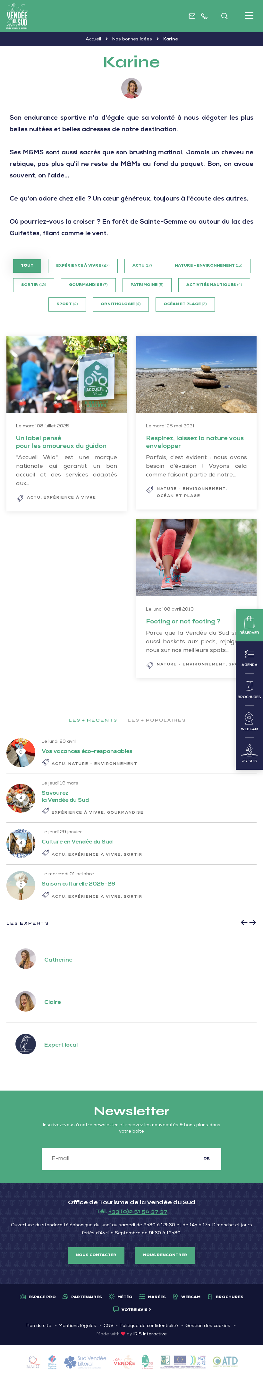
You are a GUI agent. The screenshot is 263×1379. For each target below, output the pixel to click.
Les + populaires (157, 720)
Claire (50, 1003)
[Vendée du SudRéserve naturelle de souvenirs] (17, 16)
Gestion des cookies (207, 1326)
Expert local (58, 1045)
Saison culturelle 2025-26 (78, 884)
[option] (131, 1001)
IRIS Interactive (150, 1334)
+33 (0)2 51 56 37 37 (137, 1211)
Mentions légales (77, 1326)
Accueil (93, 39)
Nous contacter (96, 1255)
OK (206, 1159)
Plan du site (38, 1326)
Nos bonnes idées (132, 39)
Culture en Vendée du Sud (77, 842)
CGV (109, 1326)
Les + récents (93, 720)
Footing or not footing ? (183, 622)
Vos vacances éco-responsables (87, 752)
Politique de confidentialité (149, 1326)
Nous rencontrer (165, 1255)
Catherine (56, 960)
